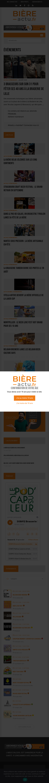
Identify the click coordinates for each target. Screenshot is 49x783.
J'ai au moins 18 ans (24, 398)
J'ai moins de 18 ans (24, 403)
